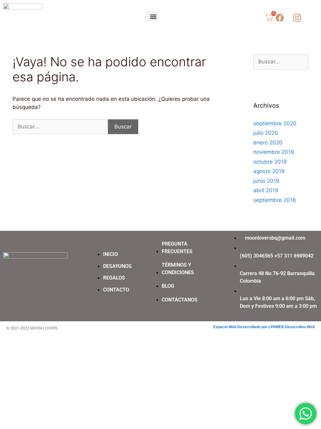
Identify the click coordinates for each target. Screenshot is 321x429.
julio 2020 (265, 133)
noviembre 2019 (273, 152)
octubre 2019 (270, 162)
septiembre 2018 (274, 200)
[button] (152, 16)
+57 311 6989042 (293, 256)
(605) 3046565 (256, 256)
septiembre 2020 (275, 123)
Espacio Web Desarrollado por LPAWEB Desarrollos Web (264, 327)
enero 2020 (267, 142)
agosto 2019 (269, 171)
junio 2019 (266, 181)
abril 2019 (265, 190)
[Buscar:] (60, 126)
